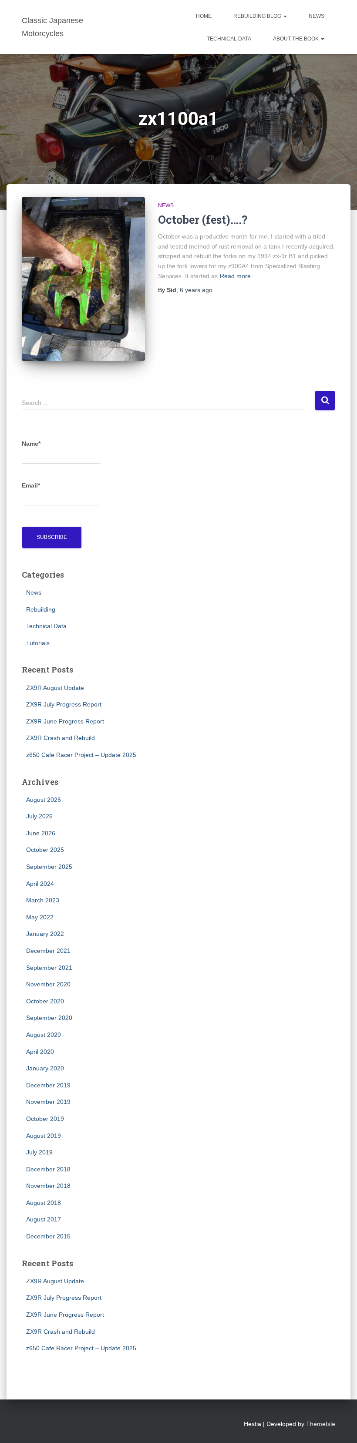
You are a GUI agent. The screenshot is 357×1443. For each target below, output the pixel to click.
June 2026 (40, 833)
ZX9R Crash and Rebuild (60, 737)
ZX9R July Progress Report (63, 704)
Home (204, 16)
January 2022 (45, 933)
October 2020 (45, 1001)
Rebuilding (40, 609)
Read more (235, 275)
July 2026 (39, 816)
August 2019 (43, 1135)
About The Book (296, 39)
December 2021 (48, 950)
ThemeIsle (320, 1423)
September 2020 (49, 1017)
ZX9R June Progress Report (65, 721)
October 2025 (45, 849)
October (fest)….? (202, 219)
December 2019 (48, 1085)
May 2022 (40, 917)
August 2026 (43, 799)
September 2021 (49, 967)
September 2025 (49, 866)
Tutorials (38, 642)
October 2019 (45, 1118)
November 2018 (48, 1185)
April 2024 (40, 883)
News (316, 16)
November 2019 (48, 1101)
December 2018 (48, 1169)
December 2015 (48, 1236)
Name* (31, 443)
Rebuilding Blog (258, 16)
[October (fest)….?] (83, 279)
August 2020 (43, 1034)
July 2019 (39, 1152)
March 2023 (42, 900)
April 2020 (40, 1051)
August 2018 (43, 1202)
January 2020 (45, 1068)
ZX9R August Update (55, 687)
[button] (285, 16)
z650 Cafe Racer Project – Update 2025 (81, 754)
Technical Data (229, 39)
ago (196, 289)
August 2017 (43, 1219)
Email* (31, 485)
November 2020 (48, 984)
